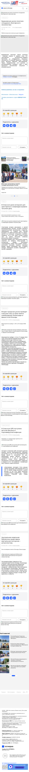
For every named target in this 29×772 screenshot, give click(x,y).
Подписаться (19, 767)
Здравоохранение (5, 425)
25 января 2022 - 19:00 (5, 319)
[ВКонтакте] (4, 125)
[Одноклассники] (7, 125)
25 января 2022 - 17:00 (5, 545)
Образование (4, 17)
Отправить (22, 147)
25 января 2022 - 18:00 (5, 434)
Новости (4, 201)
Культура (4, 534)
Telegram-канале (7, 76)
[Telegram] (11, 125)
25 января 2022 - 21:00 (5, 27)
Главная (3, 692)
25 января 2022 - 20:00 (5, 211)
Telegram (20, 94)
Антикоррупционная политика (9, 762)
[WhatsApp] (14, 125)
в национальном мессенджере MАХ (12, 83)
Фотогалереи (11, 692)
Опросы (19, 692)
